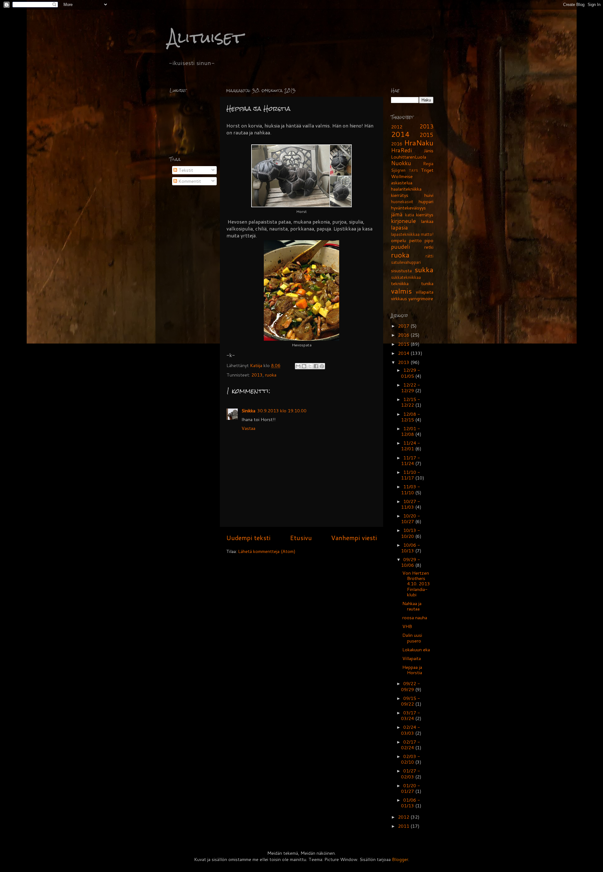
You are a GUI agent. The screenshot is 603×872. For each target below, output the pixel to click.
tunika (427, 283)
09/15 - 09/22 (410, 701)
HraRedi (401, 150)
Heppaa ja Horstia (412, 670)
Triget (427, 170)
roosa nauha (414, 617)
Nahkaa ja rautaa (411, 606)
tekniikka (400, 283)
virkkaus (399, 298)
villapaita (424, 292)
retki (428, 247)
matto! (427, 234)
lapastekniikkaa (405, 234)
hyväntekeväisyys (408, 207)
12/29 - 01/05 (410, 373)
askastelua (401, 182)
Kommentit (189, 181)
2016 (396, 143)
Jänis (428, 150)
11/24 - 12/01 (410, 446)
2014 (400, 134)
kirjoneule (403, 221)
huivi (428, 195)
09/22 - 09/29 (410, 686)
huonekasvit (402, 201)
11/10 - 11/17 (410, 475)
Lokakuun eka (416, 649)
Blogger (400, 859)
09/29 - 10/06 (410, 562)
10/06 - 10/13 (410, 548)
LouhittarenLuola (408, 157)
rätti (429, 256)
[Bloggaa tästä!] (304, 366)
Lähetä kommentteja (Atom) (267, 551)
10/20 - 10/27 (410, 518)
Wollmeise (402, 176)
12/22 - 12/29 (410, 388)
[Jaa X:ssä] (310, 366)
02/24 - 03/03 (410, 730)
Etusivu (301, 537)
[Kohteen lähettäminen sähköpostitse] (298, 366)
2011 (404, 826)
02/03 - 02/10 (410, 759)
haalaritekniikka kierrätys (406, 192)
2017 (404, 325)
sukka (424, 269)
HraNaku (418, 143)
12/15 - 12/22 (410, 402)
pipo (429, 240)
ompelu (398, 240)
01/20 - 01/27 (410, 788)
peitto (415, 240)
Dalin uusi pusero (412, 638)
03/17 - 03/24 (410, 715)
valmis (401, 291)
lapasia (399, 227)
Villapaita (411, 658)
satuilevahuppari (406, 262)
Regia (428, 163)
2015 (426, 135)
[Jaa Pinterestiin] (322, 366)
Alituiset (205, 37)
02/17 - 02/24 (410, 745)
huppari (426, 201)
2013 (257, 374)
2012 (396, 126)
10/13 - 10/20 (410, 533)
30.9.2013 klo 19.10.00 (282, 410)
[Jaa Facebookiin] (316, 366)
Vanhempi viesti (354, 537)
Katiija (256, 365)
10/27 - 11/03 (410, 504)
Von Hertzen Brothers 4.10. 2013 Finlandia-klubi (416, 584)
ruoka (270, 374)
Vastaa (248, 428)
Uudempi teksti (248, 537)
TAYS (413, 170)
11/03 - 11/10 (410, 489)
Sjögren (398, 170)
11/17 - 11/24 (410, 460)
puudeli (400, 247)
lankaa (427, 221)
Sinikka (248, 410)
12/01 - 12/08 (410, 431)
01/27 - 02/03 (410, 773)
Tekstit (185, 170)
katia (409, 215)
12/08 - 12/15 (410, 417)
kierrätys (424, 214)
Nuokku (401, 163)
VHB (407, 626)
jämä (397, 214)
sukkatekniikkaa (406, 277)
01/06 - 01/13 (410, 803)
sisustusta (401, 270)
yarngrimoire (420, 298)
